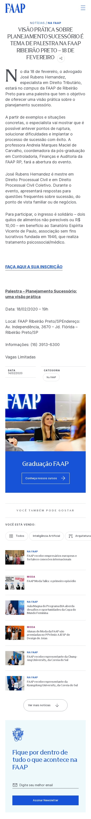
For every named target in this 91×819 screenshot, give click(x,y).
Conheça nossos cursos (41, 478)
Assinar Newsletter (45, 800)
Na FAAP (54, 23)
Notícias (37, 23)
